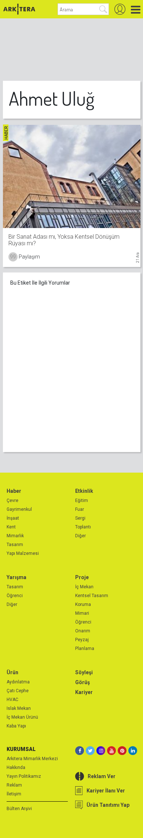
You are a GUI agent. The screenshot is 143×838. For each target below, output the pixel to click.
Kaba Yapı (16, 726)
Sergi (80, 518)
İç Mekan (84, 586)
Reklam (14, 785)
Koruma (83, 604)
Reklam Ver (101, 776)
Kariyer (84, 692)
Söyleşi (84, 672)
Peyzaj (82, 639)
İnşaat (13, 518)
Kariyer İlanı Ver (106, 791)
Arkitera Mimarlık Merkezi (32, 758)
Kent (11, 527)
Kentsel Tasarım (91, 595)
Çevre (12, 500)
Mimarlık (15, 535)
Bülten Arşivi (19, 808)
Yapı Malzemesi (23, 553)
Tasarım (15, 544)
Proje (82, 577)
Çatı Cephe (18, 690)
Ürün (12, 672)
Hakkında (16, 767)
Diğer (80, 535)
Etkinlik (84, 491)
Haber (14, 491)
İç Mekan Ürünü (22, 717)
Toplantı (83, 527)
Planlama (84, 648)
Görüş (82, 682)
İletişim (14, 794)
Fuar (79, 509)
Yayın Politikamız (24, 776)
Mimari (82, 613)
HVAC (12, 699)
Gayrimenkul (19, 509)
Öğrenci (15, 595)
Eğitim (81, 500)
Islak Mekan (19, 708)
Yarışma (16, 577)
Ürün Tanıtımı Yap (108, 805)
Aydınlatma (18, 682)
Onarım (82, 630)
